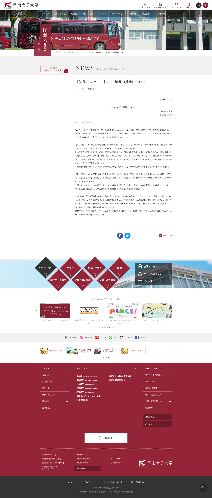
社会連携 (133, 14)
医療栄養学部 (82, 400)
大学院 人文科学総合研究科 (119, 376)
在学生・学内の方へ (153, 375)
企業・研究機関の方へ (154, 401)
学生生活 (102, 14)
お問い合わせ (176, 7)
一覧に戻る (167, 235)
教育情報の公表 (82, 455)
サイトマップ (115, 463)
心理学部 (86, 392)
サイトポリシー (88, 482)
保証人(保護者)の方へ (71, 52)
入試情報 (74, 14)
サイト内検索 (205, 5)
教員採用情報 (81, 469)
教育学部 (87, 388)
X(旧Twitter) (128, 337)
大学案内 (46, 14)
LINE (115, 337)
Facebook (120, 236)
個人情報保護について (138, 482)
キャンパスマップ (161, 7)
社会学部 (86, 384)
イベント (114, 455)
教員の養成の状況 (82, 463)
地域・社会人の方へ (153, 395)
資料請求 (188, 7)
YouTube (103, 337)
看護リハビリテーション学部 (88, 396)
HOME (58, 52)
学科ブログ (88, 337)
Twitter (127, 236)
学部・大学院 (60, 14)
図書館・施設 (88, 14)
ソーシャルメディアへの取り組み (112, 482)
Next (175, 310)
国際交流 (145, 14)
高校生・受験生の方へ (154, 368)
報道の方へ (149, 408)
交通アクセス (145, 7)
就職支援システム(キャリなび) (52, 463)
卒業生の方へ (150, 382)
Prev (36, 310)
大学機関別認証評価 (83, 459)
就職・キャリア (117, 14)
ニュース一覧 (86, 52)
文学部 (87, 376)
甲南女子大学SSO (48, 455)
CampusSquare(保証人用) (51, 459)
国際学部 (88, 380)
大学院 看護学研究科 (117, 380)
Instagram (73, 337)
